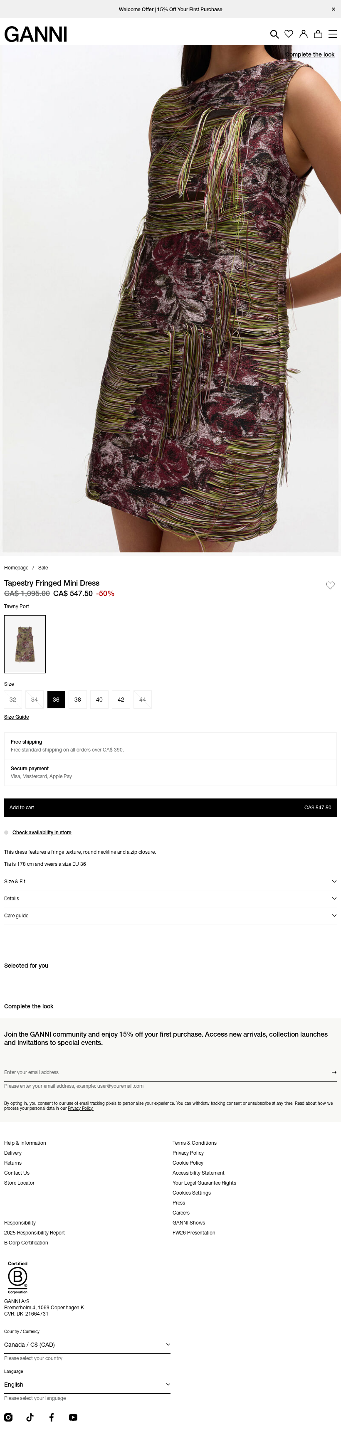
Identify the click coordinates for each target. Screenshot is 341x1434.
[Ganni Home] (35, 34)
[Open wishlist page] (288, 34)
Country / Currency (22, 1331)
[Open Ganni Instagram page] (8, 1417)
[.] (170, 9)
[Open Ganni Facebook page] (52, 1417)
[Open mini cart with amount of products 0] (318, 34)
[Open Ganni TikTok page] (30, 1417)
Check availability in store (42, 832)
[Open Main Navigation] (332, 34)
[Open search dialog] (274, 34)
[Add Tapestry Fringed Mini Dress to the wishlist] (330, 585)
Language (13, 1371)
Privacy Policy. (81, 1108)
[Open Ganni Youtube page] (73, 1417)
